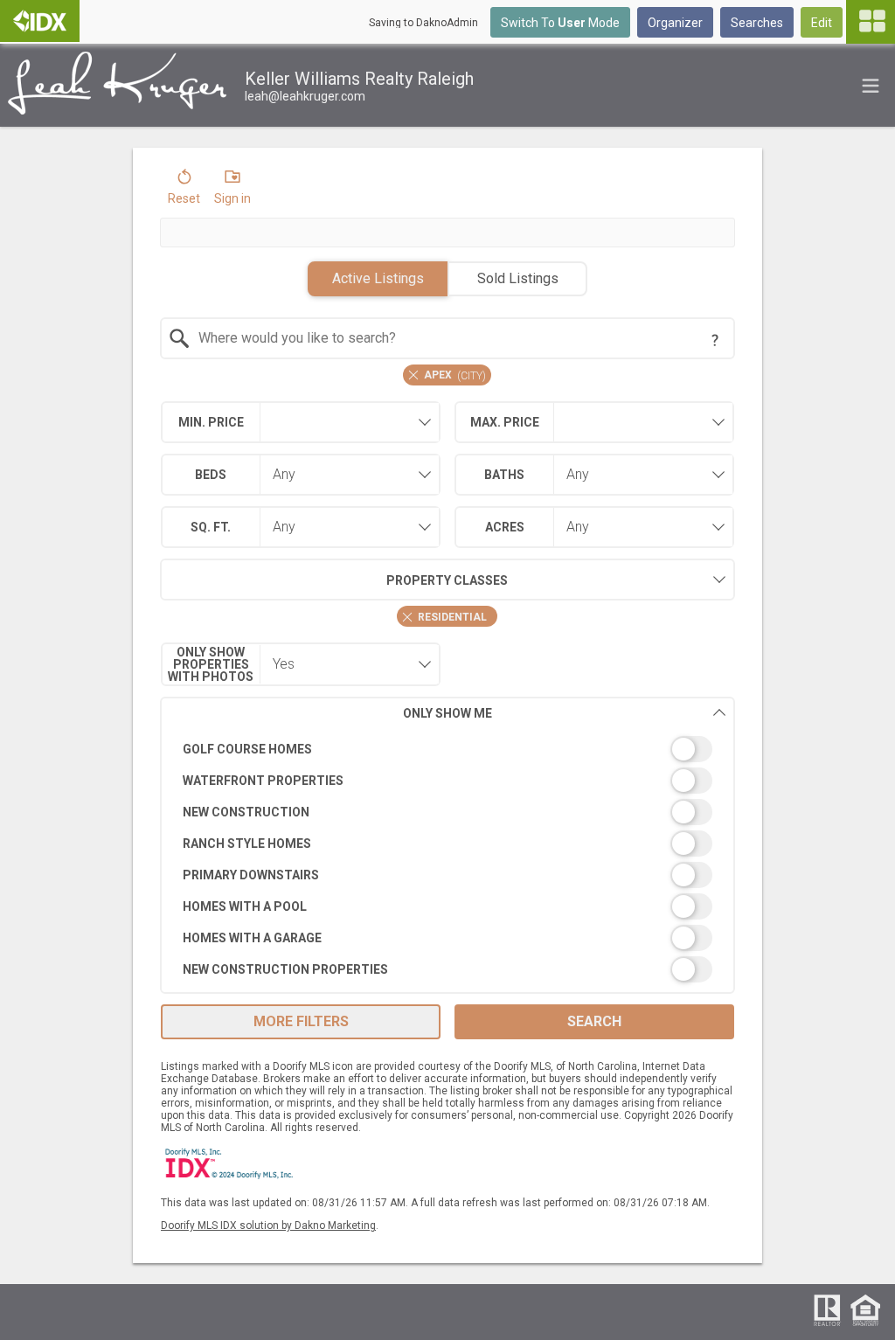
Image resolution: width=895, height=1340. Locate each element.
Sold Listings (518, 278)
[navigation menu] (870, 22)
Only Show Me (447, 713)
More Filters (301, 1021)
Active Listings (378, 278)
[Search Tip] (714, 340)
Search (594, 1021)
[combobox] (448, 338)
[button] (184, 190)
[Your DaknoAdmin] (40, 21)
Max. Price (504, 422)
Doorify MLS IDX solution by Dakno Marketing (268, 1225)
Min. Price (211, 422)
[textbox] (458, 338)
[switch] (448, 749)
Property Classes (447, 580)
